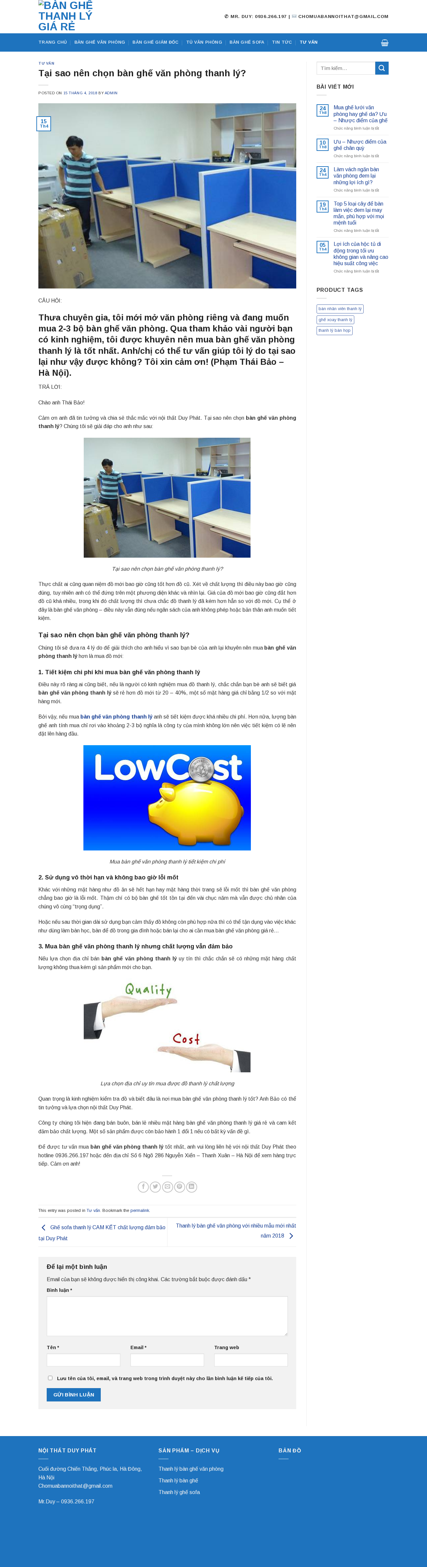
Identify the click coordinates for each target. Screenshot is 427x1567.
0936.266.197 (77, 1501)
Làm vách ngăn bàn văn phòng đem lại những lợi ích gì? (356, 176)
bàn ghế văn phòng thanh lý (116, 717)
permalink (139, 1210)
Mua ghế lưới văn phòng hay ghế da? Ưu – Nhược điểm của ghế (361, 114)
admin (111, 93)
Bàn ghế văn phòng (99, 42)
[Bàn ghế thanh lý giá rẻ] (71, 16)
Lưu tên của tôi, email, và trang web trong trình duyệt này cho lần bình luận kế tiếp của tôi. (165, 1378)
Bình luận (59, 1290)
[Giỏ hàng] (385, 42)
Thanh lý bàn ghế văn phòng (191, 1469)
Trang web (226, 1347)
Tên (53, 1347)
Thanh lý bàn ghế (178, 1480)
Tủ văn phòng (204, 42)
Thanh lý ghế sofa (179, 1492)
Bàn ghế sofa (247, 42)
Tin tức (282, 42)
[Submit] (382, 68)
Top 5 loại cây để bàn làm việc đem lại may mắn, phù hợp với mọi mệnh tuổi (359, 213)
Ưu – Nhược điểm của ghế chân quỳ (360, 145)
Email (138, 1347)
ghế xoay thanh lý (335, 319)
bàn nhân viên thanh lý (340, 308)
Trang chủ (52, 42)
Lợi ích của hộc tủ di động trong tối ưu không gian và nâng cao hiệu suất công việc (361, 253)
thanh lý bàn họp (335, 330)
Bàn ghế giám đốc (155, 42)
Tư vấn (309, 42)
